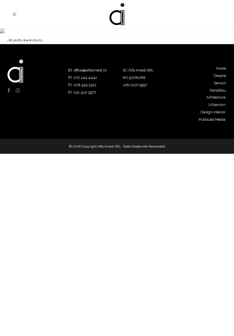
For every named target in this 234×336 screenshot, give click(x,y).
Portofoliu (218, 90)
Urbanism (216, 105)
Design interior (213, 112)
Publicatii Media (212, 119)
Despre (220, 75)
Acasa (221, 68)
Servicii (220, 83)
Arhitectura (215, 97)
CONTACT (198, 14)
